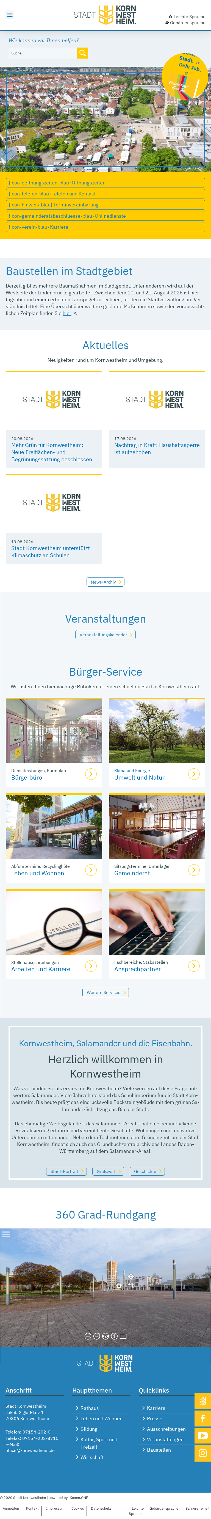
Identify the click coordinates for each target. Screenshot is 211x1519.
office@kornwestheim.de (30, 1450)
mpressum (55, 1508)
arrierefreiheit (197, 1508)
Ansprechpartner (137, 969)
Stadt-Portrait (64, 1171)
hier (67, 313)
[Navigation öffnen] (9, 14)
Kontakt (32, 1508)
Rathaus (89, 1408)
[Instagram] (203, 1453)
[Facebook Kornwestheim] (203, 1418)
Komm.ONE (79, 1497)
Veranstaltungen (165, 1439)
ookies (77, 1508)
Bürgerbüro (26, 777)
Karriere (156, 1408)
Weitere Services (103, 992)
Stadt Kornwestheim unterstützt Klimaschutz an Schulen (50, 551)
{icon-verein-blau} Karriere (38, 227)
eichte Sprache (136, 1511)
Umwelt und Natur (139, 777)
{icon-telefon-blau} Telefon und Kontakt (52, 193)
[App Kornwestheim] (203, 1401)
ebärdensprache (163, 1508)
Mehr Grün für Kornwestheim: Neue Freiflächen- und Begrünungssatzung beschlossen (51, 452)
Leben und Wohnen (37, 873)
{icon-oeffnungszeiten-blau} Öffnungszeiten (57, 182)
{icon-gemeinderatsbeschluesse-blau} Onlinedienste (67, 216)
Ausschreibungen (166, 1429)
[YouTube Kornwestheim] (203, 1435)
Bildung (89, 1429)
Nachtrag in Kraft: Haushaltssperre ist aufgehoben (157, 448)
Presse (154, 1418)
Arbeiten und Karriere (40, 969)
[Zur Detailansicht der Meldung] (54, 401)
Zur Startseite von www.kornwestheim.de (105, 15)
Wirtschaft (92, 1457)
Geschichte (145, 1171)
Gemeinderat (132, 873)
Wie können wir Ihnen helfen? (44, 40)
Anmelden (11, 1508)
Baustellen (159, 1450)
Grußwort (106, 1171)
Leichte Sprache (190, 16)
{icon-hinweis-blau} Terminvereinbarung (54, 204)
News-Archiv (103, 582)
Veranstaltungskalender (103, 634)
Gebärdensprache (188, 22)
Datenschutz (101, 1508)
